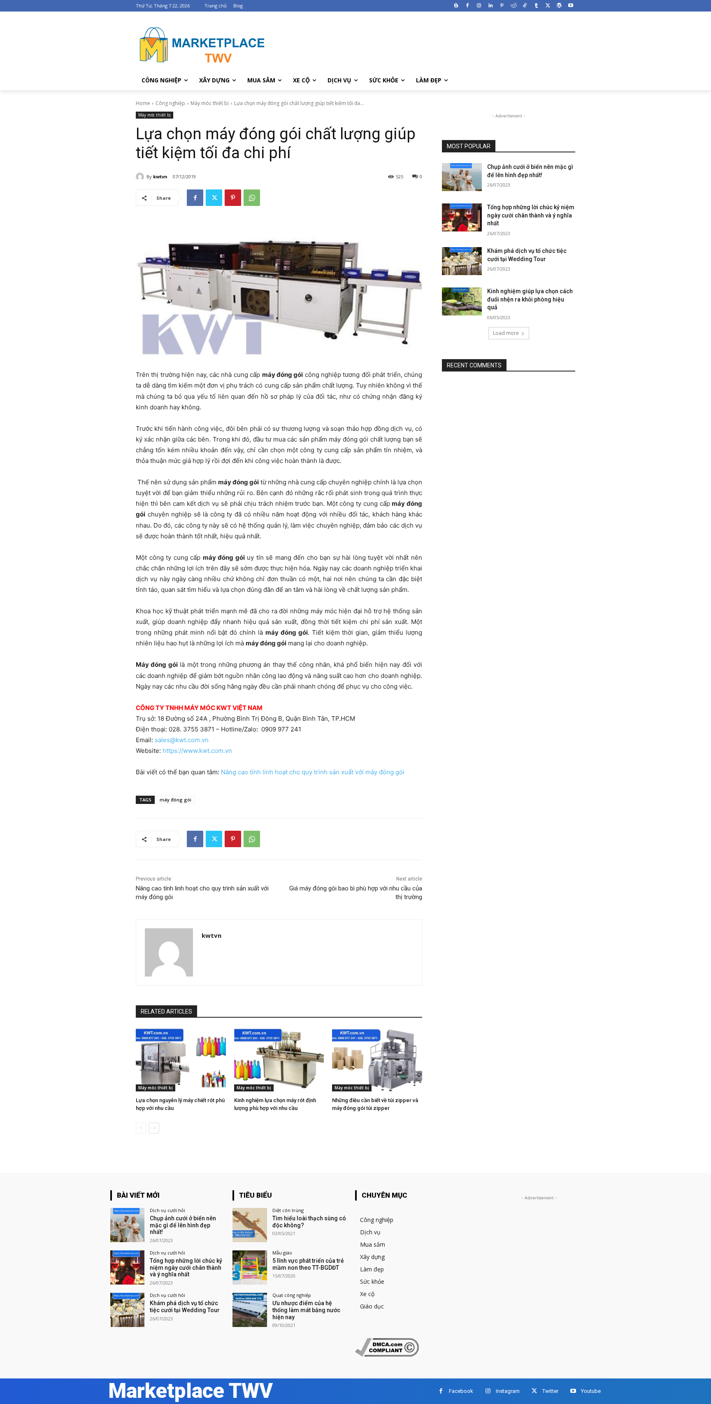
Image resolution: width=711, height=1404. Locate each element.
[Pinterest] (502, 6)
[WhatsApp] (252, 197)
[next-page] (154, 1128)
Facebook (461, 1391)
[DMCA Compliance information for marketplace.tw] (387, 1354)
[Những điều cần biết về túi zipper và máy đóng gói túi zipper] (377, 1059)
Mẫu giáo (282, 1252)
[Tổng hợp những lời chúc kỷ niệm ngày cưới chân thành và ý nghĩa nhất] (462, 217)
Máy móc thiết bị (210, 103)
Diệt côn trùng (288, 1210)
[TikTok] (525, 6)
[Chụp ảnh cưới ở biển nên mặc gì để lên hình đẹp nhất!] (462, 177)
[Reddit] (513, 6)
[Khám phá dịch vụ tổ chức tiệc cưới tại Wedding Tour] (462, 261)
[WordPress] (559, 6)
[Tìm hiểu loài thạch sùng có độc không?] (249, 1225)
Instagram (508, 1391)
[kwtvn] (141, 177)
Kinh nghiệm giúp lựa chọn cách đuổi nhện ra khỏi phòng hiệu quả (530, 299)
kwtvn (160, 176)
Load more (506, 332)
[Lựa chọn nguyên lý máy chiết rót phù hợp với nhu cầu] (181, 1059)
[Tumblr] (536, 6)
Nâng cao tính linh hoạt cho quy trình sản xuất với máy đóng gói (312, 772)
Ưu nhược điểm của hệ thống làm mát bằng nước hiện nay (306, 1310)
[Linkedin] (490, 6)
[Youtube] (570, 6)
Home (143, 103)
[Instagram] (479, 6)
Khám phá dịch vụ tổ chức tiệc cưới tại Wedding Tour (185, 1306)
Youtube (591, 1391)
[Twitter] (548, 6)
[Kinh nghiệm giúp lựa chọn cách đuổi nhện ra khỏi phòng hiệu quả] (462, 301)
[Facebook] (467, 6)
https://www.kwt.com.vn (197, 751)
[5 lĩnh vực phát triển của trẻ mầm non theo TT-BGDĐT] (249, 1267)
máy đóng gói (175, 800)
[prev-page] (141, 1128)
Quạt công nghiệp (291, 1295)
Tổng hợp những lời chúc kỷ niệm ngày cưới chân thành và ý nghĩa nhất (530, 215)
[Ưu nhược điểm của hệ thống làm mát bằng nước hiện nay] (249, 1310)
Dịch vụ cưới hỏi (167, 1210)
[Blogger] (456, 6)
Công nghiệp (170, 103)
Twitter (550, 1391)
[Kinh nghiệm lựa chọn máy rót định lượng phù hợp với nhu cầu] (279, 1059)
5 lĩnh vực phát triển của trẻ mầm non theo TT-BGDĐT (308, 1264)
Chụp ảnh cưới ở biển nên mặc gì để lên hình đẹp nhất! (183, 1225)
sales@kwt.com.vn (182, 740)
